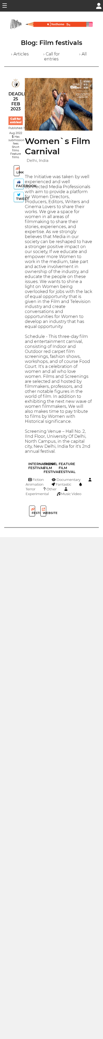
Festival (33, 513)
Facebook (19, 186)
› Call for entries (51, 56)
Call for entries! (15, 120)
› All (83, 54)
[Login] (98, 5)
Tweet (19, 199)
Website (44, 513)
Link (18, 172)
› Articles (20, 54)
